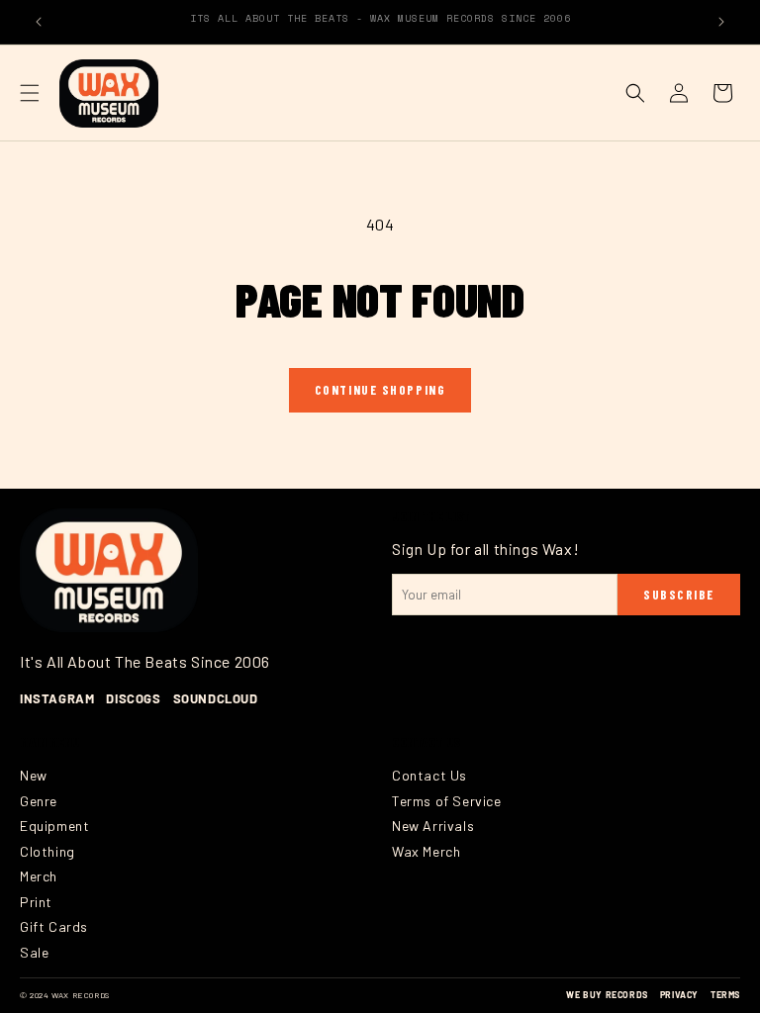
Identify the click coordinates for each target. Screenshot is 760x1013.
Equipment (54, 825)
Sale (34, 952)
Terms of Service (447, 800)
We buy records (606, 994)
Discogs (133, 698)
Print (36, 901)
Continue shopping (380, 390)
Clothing (47, 851)
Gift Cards (54, 926)
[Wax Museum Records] (109, 569)
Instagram (57, 698)
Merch (38, 876)
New (34, 775)
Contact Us (429, 775)
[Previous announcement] (38, 22)
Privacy (679, 994)
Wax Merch (426, 851)
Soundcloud (215, 698)
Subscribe (678, 594)
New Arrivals (433, 825)
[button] (29, 93)
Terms (725, 994)
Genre (38, 800)
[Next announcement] (721, 22)
